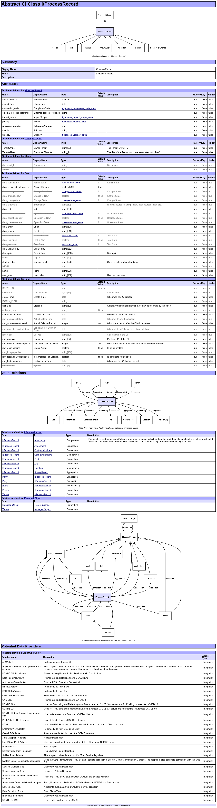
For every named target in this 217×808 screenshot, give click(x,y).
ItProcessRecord (33, 90)
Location (38, 468)
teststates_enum (70, 235)
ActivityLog (39, 440)
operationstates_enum (72, 213)
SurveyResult (41, 472)
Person (5, 490)
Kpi (36, 463)
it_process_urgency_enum (74, 135)
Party (5, 477)
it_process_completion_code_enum (79, 108)
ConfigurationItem (43, 450)
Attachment (40, 446)
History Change (42, 505)
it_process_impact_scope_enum (77, 117)
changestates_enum (72, 191)
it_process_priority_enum (74, 121)
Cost (36, 459)
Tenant (5, 494)
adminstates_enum (71, 182)
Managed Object (33, 138)
